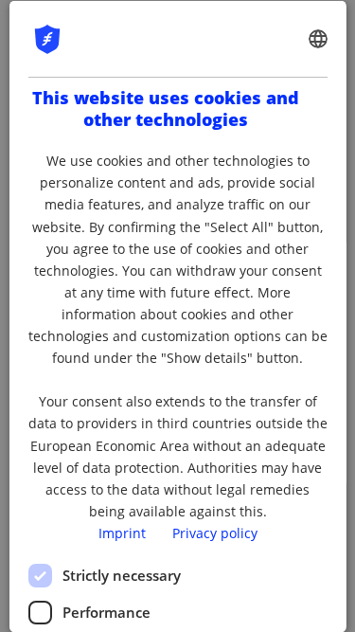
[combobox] (318, 37)
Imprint (122, 532)
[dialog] (177, 316)
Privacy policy (214, 532)
